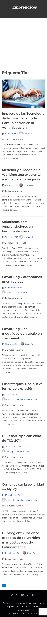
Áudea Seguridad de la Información (22, 399)
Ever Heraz (28, 134)
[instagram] (28, 596)
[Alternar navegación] (23, 15)
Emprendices (32, 613)
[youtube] (22, 596)
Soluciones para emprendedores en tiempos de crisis (17, 226)
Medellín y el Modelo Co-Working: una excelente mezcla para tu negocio (22, 174)
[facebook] (12, 596)
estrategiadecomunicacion (18, 451)
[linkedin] (33, 596)
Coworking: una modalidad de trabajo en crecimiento (22, 333)
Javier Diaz (28, 185)
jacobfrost (28, 237)
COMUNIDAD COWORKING (18, 292)
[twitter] (17, 596)
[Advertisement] (23, 44)
